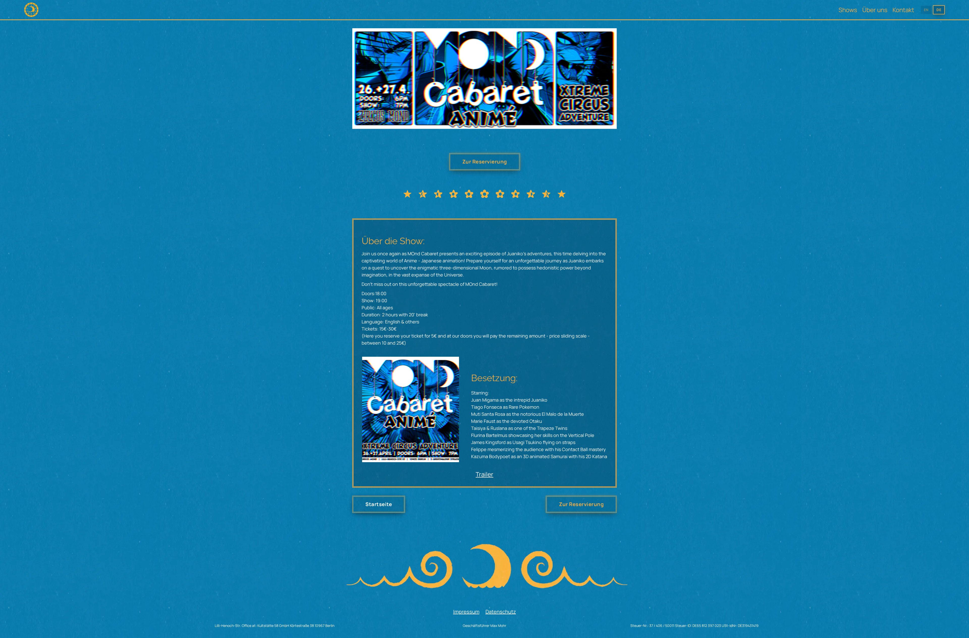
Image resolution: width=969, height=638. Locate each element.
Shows (848, 10)
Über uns (874, 10)
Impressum (466, 611)
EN (926, 9)
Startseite (378, 504)
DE (938, 9)
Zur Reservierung (484, 161)
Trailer (484, 474)
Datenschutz (501, 611)
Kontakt (903, 10)
